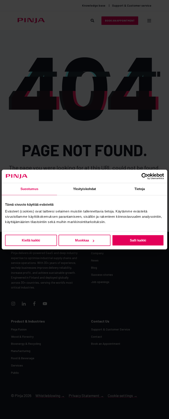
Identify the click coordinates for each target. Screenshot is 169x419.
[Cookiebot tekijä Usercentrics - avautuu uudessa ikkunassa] (144, 176)
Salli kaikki (138, 240)
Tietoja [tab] (139, 189)
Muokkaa (82, 240)
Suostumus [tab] (29, 189)
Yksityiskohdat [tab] (84, 189)
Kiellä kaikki (31, 240)
